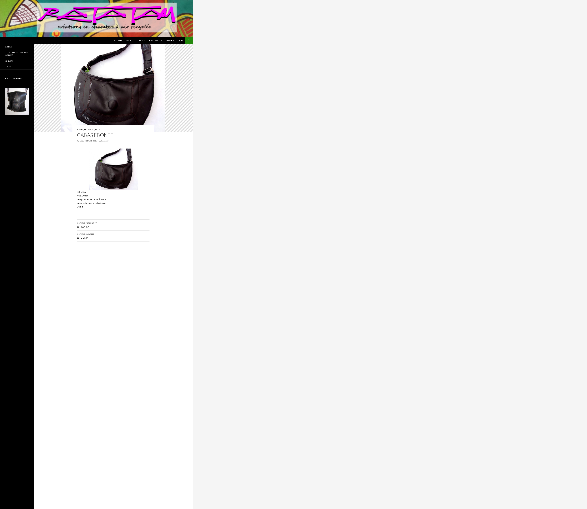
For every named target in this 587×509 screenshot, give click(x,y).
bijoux (129, 40)
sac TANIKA (87, 225)
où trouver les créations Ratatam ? (16, 54)
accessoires (154, 40)
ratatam (105, 141)
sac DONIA (85, 236)
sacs (141, 40)
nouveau (118, 40)
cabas (80, 129)
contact (170, 40)
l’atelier (8, 47)
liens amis (9, 61)
